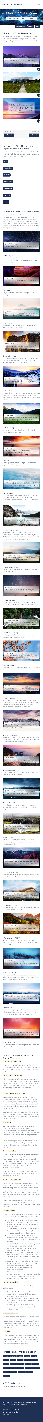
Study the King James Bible (10, 1412)
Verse (37, 26)
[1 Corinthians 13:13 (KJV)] (21, 891)
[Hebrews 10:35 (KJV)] (21, 756)
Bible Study (6, 1414)
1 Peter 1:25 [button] (6, 1376)
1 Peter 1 (24, 18)
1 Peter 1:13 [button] (20, 1364)
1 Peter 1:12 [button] (13, 1364)
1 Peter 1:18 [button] (20, 1368)
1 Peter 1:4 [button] (27, 1356)
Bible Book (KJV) (20, 26)
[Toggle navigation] (39, 4)
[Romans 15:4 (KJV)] (21, 959)
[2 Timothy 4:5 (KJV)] (21, 858)
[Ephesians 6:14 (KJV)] (21, 586)
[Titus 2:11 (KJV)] (21, 447)
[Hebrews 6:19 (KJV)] (21, 789)
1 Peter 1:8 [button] (20, 1360)
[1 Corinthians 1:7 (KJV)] (21, 619)
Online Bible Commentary (10, 1411)
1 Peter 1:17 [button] (13, 1368)
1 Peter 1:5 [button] (34, 1356)
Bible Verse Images (8, 1404)
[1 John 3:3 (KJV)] (21, 414)
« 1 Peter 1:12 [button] (9, 135)
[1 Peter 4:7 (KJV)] (21, 309)
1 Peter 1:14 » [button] (34, 135)
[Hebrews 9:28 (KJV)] (21, 342)
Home (9, 18)
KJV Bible (16, 18)
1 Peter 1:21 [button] (6, 1372)
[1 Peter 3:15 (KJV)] (21, 377)
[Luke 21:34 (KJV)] (21, 479)
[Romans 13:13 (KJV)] (21, 824)
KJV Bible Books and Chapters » (14, 1386)
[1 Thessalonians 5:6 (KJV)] (21, 553)
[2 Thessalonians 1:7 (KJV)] (21, 924)
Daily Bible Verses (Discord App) (11, 1409)
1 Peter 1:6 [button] (6, 1360)
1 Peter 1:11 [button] (6, 1364)
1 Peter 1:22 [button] (13, 1372)
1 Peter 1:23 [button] (21, 1372)
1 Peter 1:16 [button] (6, 1368)
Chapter (30, 26)
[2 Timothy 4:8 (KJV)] (21, 516)
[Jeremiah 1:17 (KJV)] (21, 994)
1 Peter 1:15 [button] (35, 1364)
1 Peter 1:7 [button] (13, 1360)
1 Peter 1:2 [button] (12, 1356)
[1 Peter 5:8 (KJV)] (21, 242)
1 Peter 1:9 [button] (27, 1360)
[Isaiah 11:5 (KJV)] (21, 1029)
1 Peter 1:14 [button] (28, 1364)
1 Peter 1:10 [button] (34, 1360)
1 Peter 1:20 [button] (36, 1368)
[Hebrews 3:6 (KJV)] (21, 721)
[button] (5, 161)
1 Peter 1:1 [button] (6, 1356)
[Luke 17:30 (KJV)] (21, 651)
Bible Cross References (16, 1402)
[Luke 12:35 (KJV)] (21, 277)
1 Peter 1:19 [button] (28, 1368)
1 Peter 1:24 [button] (29, 1372)
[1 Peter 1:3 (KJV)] (21, 684)
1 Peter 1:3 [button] (19, 1356)
